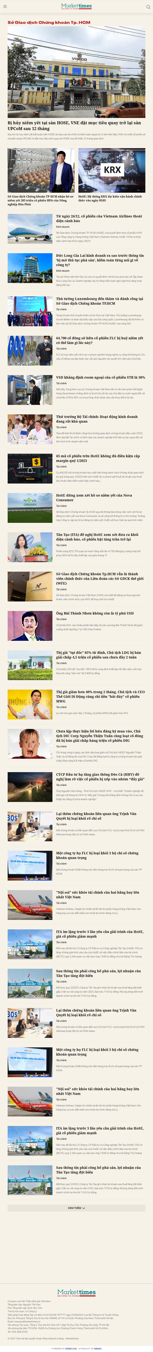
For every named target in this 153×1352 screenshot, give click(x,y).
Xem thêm (74, 1207)
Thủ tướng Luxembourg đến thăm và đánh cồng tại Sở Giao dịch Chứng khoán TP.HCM (99, 301)
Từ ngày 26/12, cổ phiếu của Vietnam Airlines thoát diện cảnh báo (99, 218)
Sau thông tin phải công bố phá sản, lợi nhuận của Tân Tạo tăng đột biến (98, 973)
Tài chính (61, 309)
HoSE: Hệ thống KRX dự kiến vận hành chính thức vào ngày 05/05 (110, 198)
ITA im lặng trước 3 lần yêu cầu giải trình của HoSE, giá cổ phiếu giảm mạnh (100, 934)
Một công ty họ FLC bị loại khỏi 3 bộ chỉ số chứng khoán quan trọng (97, 855)
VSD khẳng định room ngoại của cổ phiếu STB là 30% (100, 377)
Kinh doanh (62, 226)
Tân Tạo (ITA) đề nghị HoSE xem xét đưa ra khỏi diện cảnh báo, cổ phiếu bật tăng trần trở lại (97, 536)
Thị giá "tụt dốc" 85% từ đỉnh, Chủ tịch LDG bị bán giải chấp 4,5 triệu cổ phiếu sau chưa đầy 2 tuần (98, 654)
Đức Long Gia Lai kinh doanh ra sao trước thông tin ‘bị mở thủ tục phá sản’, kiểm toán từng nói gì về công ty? (100, 260)
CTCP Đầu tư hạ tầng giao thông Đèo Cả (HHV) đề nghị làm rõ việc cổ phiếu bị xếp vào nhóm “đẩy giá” (100, 776)
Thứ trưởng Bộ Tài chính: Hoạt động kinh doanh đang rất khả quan (97, 419)
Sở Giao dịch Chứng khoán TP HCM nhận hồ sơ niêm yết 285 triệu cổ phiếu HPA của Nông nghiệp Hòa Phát (40, 200)
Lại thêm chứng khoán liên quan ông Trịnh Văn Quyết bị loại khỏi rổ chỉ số (96, 816)
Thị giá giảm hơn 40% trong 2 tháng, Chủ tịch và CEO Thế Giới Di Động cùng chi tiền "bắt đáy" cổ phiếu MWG (100, 696)
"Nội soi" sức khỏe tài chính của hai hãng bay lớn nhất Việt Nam (97, 894)
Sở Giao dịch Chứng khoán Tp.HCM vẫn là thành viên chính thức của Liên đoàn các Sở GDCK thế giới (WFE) (99, 578)
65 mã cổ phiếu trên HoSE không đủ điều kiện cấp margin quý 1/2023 (98, 458)
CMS (71, 1349)
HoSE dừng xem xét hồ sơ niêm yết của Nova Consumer (94, 497)
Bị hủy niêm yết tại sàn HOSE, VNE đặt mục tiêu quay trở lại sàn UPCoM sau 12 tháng (74, 125)
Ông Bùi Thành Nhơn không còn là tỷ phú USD (95, 613)
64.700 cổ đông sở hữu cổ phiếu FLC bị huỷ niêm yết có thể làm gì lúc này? (99, 340)
